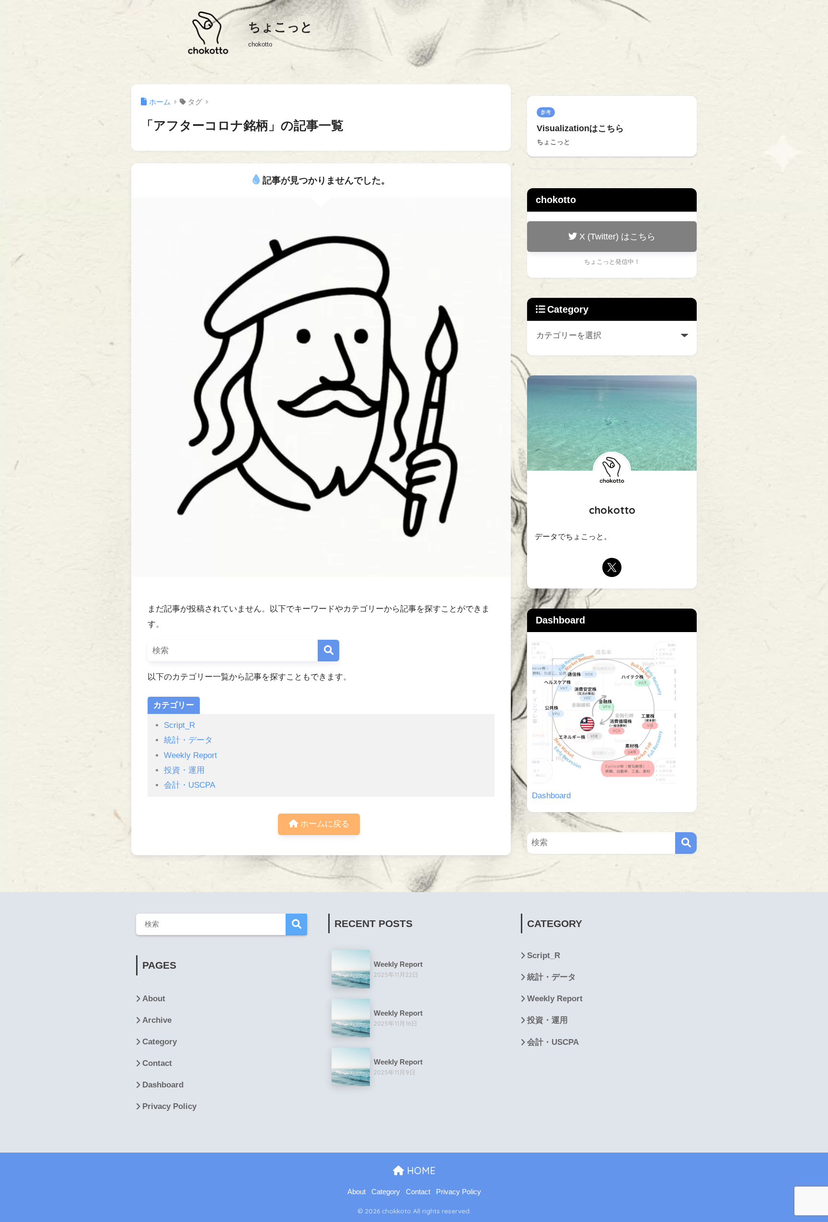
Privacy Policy (169, 1106)
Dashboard (551, 795)
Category (159, 1041)
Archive (157, 1020)
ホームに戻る (323, 823)
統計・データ (188, 740)
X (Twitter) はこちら (616, 236)
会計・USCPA (189, 785)
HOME (420, 1171)
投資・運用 (184, 770)
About (153, 998)
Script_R (179, 725)
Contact (157, 1063)
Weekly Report (190, 755)
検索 (296, 924)
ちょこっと (280, 27)
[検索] (328, 650)
